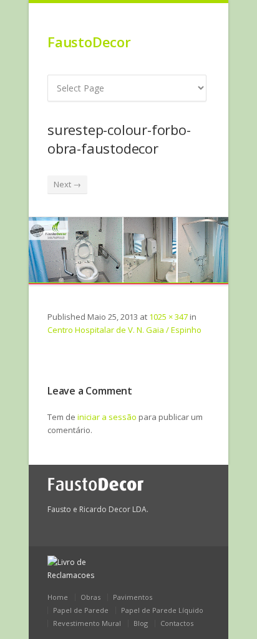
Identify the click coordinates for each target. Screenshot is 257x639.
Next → (67, 184)
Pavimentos (132, 597)
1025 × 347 (168, 316)
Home (57, 597)
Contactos (176, 623)
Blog (140, 623)
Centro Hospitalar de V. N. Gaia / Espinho (124, 329)
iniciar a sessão (107, 416)
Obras (90, 597)
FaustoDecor (89, 41)
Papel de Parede (81, 610)
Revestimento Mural (87, 623)
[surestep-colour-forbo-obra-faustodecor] (128, 250)
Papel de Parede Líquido (162, 610)
